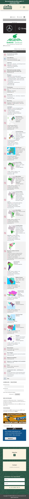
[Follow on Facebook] (14, 455)
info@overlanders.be (14, 467)
